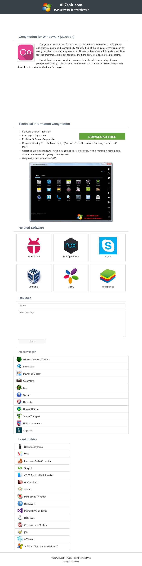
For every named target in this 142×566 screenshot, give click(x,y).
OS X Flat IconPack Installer (38, 475)
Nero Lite (27, 402)
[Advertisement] (71, 23)
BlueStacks (108, 286)
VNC (26, 454)
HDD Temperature (32, 423)
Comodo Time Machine (35, 525)
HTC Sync (29, 518)
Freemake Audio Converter (37, 461)
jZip (26, 532)
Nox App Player (71, 256)
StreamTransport (31, 416)
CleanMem (28, 381)
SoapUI (28, 468)
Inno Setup (28, 366)
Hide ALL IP (30, 504)
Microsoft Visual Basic (35, 511)
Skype (108, 256)
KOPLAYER (34, 256)
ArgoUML (28, 430)
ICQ (25, 388)
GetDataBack (31, 482)
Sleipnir (27, 395)
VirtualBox (34, 286)
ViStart (27, 489)
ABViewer (29, 539)
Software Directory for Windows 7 (41, 546)
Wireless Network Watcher (36, 359)
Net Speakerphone (33, 447)
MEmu (71, 286)
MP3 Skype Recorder (35, 496)
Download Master (32, 373)
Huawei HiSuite (30, 409)
